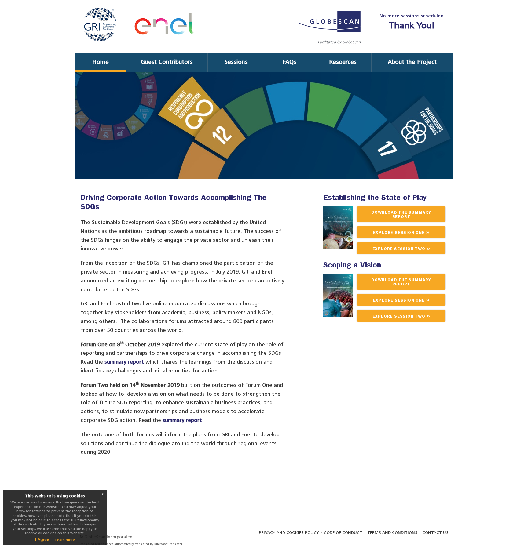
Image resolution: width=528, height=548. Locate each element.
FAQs (289, 61)
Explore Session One (399, 233)
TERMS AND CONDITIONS (392, 532)
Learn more (65, 540)
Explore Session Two (399, 249)
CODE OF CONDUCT (343, 532)
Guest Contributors (167, 61)
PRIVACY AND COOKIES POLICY (289, 532)
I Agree (42, 539)
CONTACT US (435, 532)
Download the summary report (401, 215)
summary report (125, 362)
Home (100, 61)
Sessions (236, 61)
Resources (343, 61)
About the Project (412, 61)
